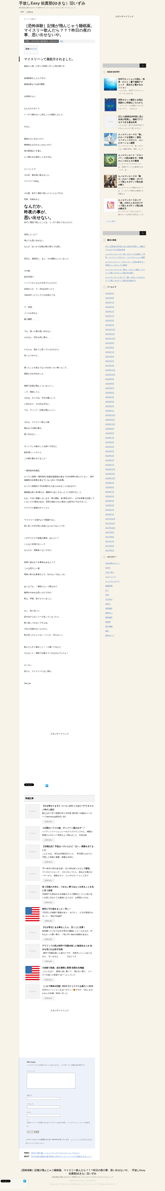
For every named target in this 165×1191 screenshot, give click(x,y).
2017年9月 (109, 532)
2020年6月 (109, 388)
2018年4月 (109, 501)
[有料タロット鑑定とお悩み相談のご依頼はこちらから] (110, 110)
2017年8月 (109, 537)
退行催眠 (109, 626)
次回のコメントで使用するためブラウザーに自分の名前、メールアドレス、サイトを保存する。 (58, 1124)
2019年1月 (109, 465)
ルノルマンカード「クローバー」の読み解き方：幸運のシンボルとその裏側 (130, 158)
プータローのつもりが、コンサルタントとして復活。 (67, 868)
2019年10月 (110, 424)
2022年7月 (109, 316)
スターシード (110, 577)
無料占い (109, 613)
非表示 (33, 49)
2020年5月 (109, 393)
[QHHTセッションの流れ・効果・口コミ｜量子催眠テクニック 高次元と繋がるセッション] (110, 89)
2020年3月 (109, 402)
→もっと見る (110, 221)
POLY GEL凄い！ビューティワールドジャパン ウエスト (55, 1153)
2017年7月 (109, 541)
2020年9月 (109, 379)
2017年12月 (110, 519)
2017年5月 (109, 550)
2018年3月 (109, 505)
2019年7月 (109, 438)
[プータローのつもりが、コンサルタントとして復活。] (32, 880)
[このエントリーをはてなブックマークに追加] (47, 785)
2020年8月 (109, 384)
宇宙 (107, 595)
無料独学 (109, 617)
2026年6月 (109, 293)
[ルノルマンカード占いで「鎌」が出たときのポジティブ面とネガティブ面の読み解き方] (110, 210)
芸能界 (108, 622)
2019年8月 (109, 433)
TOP (22, 12)
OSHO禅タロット (112, 563)
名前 (29, 1095)
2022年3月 (109, 320)
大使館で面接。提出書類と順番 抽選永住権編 (63, 968)
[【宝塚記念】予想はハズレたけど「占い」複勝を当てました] (32, 858)
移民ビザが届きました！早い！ (56, 909)
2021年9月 (109, 343)
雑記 (61, 41)
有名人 (108, 604)
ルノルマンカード (112, 581)
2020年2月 (109, 406)
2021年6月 (109, 357)
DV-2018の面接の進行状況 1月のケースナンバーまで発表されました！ (61, 1156)
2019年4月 (109, 451)
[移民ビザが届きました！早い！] (32, 920)
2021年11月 (110, 334)
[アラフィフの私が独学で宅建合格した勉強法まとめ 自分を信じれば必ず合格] (32, 957)
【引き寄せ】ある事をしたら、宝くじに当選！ (63, 927)
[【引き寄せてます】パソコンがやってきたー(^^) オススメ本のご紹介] (32, 817)
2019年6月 (109, 442)
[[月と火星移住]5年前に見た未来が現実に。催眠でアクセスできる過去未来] (110, 127)
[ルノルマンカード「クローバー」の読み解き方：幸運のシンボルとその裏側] (110, 166)
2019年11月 (110, 420)
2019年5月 (109, 447)
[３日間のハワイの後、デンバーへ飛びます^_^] (32, 839)
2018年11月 (110, 474)
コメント (31, 1071)
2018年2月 (109, 510)
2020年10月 (110, 375)
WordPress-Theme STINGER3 (82, 1181)
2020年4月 (109, 397)
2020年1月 (109, 411)
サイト (29, 1112)
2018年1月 (109, 514)
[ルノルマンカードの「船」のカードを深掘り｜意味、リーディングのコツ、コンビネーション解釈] (110, 145)
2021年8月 (109, 348)
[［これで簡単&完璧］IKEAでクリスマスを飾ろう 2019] (32, 997)
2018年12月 (110, 469)
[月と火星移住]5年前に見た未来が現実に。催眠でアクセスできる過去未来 (130, 119)
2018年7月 (109, 492)
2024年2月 (109, 307)
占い (107, 590)
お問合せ (30, 12)
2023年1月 (109, 311)
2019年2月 (109, 460)
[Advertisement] (59, 758)
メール (30, 1104)
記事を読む (48, 821)
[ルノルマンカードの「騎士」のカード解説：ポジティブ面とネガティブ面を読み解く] (110, 187)
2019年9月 (109, 429)
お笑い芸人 (109, 572)
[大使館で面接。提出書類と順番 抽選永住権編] (32, 979)
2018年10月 (110, 478)
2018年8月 (109, 487)
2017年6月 (109, 546)
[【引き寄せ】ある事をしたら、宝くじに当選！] (32, 939)
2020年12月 (110, 370)
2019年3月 (109, 456)
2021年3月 (109, 366)
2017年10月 (110, 528)
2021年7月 (109, 352)
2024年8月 (109, 298)
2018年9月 (109, 483)
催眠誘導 (109, 586)
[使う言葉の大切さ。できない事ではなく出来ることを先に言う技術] (32, 898)
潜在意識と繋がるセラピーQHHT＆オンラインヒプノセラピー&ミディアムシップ (82, 1177)
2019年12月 (110, 415)
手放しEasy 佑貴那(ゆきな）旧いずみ (52, 3)
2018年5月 (109, 496)
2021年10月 (110, 338)
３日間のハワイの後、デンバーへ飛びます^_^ (63, 828)
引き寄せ (109, 599)
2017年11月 (110, 523)
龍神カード (109, 635)
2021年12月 (110, 329)
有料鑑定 (109, 608)
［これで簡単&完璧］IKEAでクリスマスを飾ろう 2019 (67, 986)
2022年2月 (109, 325)
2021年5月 (109, 361)
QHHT (107, 568)
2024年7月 (109, 302)
